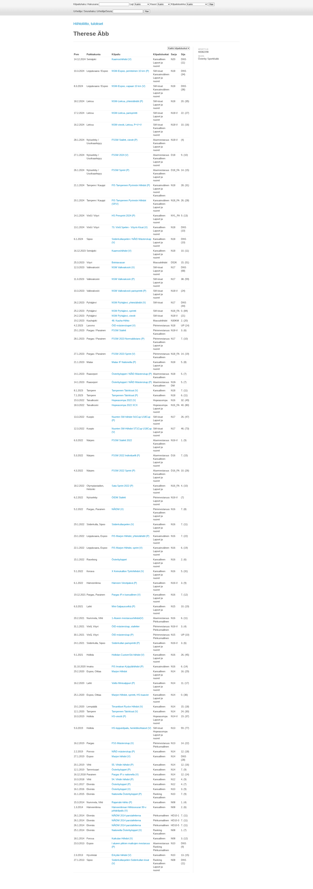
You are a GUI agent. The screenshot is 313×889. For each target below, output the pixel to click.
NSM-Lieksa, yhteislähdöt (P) (127, 101)
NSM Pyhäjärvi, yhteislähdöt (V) (129, 302)
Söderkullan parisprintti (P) (126, 643)
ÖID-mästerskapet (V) (123, 325)
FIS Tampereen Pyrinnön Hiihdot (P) (131, 185)
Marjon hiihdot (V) (121, 756)
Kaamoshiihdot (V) (121, 59)
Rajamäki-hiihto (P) (122, 802)
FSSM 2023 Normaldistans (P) (128, 338)
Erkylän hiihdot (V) (121, 855)
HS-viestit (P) (119, 716)
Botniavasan (118, 262)
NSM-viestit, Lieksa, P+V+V (127, 124)
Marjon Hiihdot (119, 671)
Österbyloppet (119, 559)
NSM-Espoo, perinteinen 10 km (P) (130, 71)
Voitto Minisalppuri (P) (123, 683)
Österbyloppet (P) (121, 769)
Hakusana (92, 4)
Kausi (153, 4)
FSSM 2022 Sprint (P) (123, 470)
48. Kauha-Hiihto (120, 320)
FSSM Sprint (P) (120, 170)
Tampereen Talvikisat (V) (125, 390)
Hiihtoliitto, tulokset (88, 24)
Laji (131, 4)
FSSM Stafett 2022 (122, 440)
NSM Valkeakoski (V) (123, 267)
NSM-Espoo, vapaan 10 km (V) (128, 86)
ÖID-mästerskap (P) (123, 634)
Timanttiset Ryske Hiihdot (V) (127, 706)
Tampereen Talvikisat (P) (125, 395)
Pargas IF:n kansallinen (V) (126, 594)
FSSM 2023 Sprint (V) (123, 353)
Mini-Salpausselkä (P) (123, 606)
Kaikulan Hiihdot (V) (122, 838)
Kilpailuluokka (178, 4)
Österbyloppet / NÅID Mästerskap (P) (132, 373)
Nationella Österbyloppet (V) (127, 830)
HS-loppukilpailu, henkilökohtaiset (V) (131, 728)
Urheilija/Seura (104, 11)
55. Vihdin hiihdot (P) (123, 764)
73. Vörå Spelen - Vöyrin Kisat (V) (130, 227)
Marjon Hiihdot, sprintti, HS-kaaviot (130, 694)
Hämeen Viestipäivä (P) (124, 583)
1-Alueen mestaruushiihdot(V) (127, 618)
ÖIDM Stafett (119, 497)
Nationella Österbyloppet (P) (127, 794)
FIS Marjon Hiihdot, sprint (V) (127, 547)
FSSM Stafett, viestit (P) (124, 139)
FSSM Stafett (119, 330)
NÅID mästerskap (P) (123, 751)
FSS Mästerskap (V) (123, 743)
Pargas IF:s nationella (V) (125, 774)
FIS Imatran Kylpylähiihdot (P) (127, 666)
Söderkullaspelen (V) (123, 524)
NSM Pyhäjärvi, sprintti (124, 310)
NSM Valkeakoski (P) (123, 279)
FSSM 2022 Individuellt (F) (126, 455)
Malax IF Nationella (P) (124, 362)
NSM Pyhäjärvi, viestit (123, 315)
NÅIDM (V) (118, 509)
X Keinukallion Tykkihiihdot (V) (128, 571)
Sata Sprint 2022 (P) (122, 485)
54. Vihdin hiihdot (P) (123, 779)
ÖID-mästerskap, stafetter (126, 626)
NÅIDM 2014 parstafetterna (126, 815)
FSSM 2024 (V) (120, 155)
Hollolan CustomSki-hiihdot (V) (128, 654)
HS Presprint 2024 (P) (123, 215)
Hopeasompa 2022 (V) (124, 400)
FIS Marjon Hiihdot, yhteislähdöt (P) (130, 536)
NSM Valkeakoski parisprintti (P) (129, 290)
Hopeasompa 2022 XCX (125, 405)
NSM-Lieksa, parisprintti (124, 113)
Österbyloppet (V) (121, 789)
